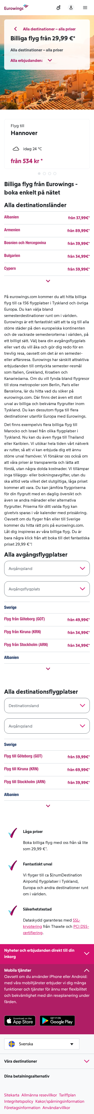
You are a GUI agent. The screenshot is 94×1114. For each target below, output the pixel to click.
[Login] (71, 7)
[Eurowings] (16, 7)
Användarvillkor (56, 1107)
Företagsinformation (22, 1107)
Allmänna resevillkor (39, 1095)
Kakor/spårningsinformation (59, 1101)
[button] (47, 29)
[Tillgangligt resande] (58, 7)
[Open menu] (85, 7)
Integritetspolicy (18, 1101)
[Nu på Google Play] (57, 1020)
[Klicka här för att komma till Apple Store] (20, 1020)
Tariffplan (67, 1095)
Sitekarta (11, 1095)
